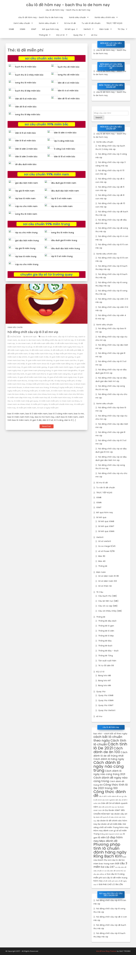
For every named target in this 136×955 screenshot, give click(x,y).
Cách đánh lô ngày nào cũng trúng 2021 (109, 772)
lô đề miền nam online (39, 350)
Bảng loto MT (104, 680)
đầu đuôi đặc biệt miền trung (65, 248)
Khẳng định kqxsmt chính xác (111, 834)
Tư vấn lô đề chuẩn (91, 23)
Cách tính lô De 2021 (110, 746)
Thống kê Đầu (105, 640)
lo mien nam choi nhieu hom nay (41, 394)
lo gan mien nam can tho (65, 360)
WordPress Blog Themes (106, 951)
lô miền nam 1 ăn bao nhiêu (63, 390)
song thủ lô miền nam (26, 214)
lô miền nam (44, 390)
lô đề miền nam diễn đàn (43, 343)
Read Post (46, 426)
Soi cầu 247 (108, 867)
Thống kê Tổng (105, 655)
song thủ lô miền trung (62, 232)
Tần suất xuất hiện (107, 660)
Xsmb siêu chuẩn (77, 17)
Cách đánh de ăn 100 (108, 750)
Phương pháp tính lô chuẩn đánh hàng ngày (110, 848)
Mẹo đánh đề (108, 841)
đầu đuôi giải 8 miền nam (63, 183)
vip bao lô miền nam (25, 198)
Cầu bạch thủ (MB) (107, 596)
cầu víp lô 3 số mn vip (67, 336)
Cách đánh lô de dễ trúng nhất (111, 754)
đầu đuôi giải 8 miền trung (64, 240)
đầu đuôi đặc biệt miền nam (65, 190)
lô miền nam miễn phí (49, 401)
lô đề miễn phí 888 (73, 350)
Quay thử (78, 35)
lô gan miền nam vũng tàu (59, 374)
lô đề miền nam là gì (42, 347)
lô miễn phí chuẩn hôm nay (61, 404)
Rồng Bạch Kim (108, 856)
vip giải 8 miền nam (25, 190)
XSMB (11, 29)
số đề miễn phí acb (110, 881)
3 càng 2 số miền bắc (64, 149)
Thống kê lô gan (106, 625)
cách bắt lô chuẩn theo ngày (108, 739)
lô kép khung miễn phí (65, 380)
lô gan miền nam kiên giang (34, 367)
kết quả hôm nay (50, 29)
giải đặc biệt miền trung (27, 240)
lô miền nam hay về (41, 397)
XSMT (33, 29)
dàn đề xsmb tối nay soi (108, 807)
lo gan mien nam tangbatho (65, 370)
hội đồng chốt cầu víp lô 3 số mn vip (33, 332)
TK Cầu (121, 29)
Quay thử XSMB (105, 695)
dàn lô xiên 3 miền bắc (26, 156)
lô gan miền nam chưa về (37, 363)
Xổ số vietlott (104, 541)
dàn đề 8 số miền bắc (26, 106)
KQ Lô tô (60, 35)
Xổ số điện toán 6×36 (108, 576)
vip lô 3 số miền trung (62, 256)
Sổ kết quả (70, 29)
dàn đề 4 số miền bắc (68, 82)
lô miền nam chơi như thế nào (70, 394)
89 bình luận (31, 336)
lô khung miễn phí (30, 390)
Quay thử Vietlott (107, 710)
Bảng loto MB (104, 675)
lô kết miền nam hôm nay (61, 384)
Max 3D (101, 556)
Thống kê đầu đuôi (107, 621)
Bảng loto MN (104, 685)
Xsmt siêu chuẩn (22, 23)
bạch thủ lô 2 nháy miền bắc (29, 74)
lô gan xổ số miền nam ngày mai (62, 377)
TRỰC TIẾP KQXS (114, 23)
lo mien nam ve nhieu (69, 401)
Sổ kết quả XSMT (106, 526)
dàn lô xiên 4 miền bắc (65, 132)
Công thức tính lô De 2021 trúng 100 (111, 786)
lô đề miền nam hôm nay (66, 343)
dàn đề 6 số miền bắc (26, 98)
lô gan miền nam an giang (62, 357)
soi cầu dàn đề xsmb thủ (113, 871)
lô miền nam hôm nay (61, 397)
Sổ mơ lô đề (70, 23)
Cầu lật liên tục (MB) (108, 601)
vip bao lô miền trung (25, 256)
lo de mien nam (23, 343)
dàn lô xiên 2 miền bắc (26, 149)
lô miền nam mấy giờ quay (26, 401)
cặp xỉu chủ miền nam (26, 206)
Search (99, 117)
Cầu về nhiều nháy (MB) (110, 611)
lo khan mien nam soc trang (36, 387)
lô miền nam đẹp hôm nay (19, 397)
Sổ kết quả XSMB (106, 521)
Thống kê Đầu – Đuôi (108, 650)
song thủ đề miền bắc (68, 74)
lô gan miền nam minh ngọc (60, 367)
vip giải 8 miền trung (25, 248)
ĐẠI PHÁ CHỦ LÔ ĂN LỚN (111, 884)
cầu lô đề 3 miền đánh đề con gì (111, 796)
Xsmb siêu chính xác (105, 17)
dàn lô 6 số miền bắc (25, 133)
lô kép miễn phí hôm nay (37, 384)
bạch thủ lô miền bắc (25, 66)
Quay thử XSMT (106, 705)
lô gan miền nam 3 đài (38, 357)
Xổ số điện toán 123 (107, 581)
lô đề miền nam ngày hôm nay (67, 347)
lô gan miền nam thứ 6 (35, 374)
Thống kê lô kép (106, 635)
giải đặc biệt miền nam (26, 183)
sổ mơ (94, 35)
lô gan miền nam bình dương (39, 360)
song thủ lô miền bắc (25, 82)
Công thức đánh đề (110, 793)
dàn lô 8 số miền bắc (25, 140)
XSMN (22, 29)
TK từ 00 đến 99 (106, 665)
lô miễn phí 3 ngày (39, 404)
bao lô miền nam (49, 336)
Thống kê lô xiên (106, 630)
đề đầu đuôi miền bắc (26, 164)
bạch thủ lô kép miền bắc (27, 90)
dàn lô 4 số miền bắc (68, 90)
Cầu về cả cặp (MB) (108, 606)
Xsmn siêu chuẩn (47, 23)
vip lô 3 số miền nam (61, 198)
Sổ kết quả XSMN (106, 531)
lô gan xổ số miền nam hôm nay (32, 377)
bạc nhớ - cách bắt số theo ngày (110, 733)
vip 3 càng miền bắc (64, 141)
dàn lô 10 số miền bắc (64, 156)
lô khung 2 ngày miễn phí (61, 387)
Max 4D (102, 561)
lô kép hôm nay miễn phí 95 (41, 380)
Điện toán (104, 29)
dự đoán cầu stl (119, 814)
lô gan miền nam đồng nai (62, 363)
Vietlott (87, 29)
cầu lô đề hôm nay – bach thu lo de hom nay (68, 4)
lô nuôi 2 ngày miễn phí (48, 407)
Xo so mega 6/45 (107, 546)
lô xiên (102, 837)
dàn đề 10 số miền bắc (69, 98)
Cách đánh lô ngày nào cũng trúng (109, 766)
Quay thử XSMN (106, 700)
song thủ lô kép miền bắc (27, 114)
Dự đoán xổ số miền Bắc (110, 824)
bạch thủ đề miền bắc (69, 67)
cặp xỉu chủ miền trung (26, 264)
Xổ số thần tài (105, 586)
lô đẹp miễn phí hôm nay (65, 353)
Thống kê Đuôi (105, 645)
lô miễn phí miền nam (26, 407)
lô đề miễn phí (57, 350)
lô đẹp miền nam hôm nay (40, 353)
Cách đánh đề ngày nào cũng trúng (111, 779)
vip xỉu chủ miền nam (62, 206)
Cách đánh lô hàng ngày (109, 759)
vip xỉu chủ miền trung (26, 232)
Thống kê (43, 35)
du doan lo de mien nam (29, 340)
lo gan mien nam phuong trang (36, 370)
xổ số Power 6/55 (106, 551)
